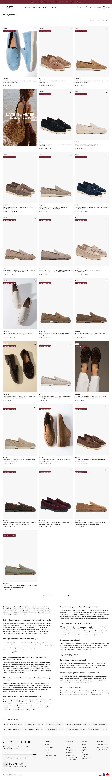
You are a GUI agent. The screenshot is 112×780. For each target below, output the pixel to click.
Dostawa (68, 747)
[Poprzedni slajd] (5, 51)
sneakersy (83, 627)
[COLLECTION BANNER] (20, 117)
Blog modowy (49, 747)
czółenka (46, 683)
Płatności (68, 744)
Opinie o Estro (49, 758)
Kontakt (47, 750)
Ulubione (84, 747)
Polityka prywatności (85, 753)
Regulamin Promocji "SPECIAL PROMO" (71, 758)
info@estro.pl (104, 744)
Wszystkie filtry (97, 20)
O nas (47, 744)
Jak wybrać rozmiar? (71, 755)
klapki (90, 627)
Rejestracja (84, 744)
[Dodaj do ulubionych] (35, 29)
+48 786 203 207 (104, 747)
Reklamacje (69, 752)
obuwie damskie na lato (33, 708)
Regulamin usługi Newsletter (86, 757)
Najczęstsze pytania (50, 755)
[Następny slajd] (35, 51)
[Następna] (68, 595)
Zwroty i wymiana (71, 750)
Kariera (47, 752)
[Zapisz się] (34, 753)
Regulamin (84, 750)
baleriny (30, 683)
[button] (106, 20)
